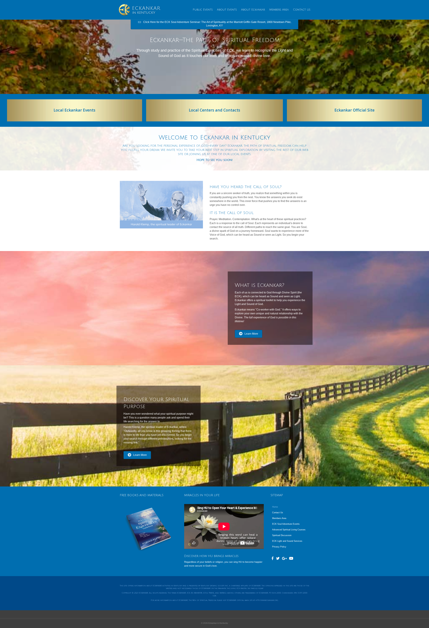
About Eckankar (253, 9)
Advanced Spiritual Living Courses (288, 529)
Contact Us (301, 9)
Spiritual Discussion (281, 535)
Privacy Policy (279, 546)
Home (275, 507)
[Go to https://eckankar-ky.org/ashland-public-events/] (74, 110)
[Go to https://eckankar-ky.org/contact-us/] (214, 110)
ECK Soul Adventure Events (286, 524)
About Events (227, 9)
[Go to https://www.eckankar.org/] (354, 110)
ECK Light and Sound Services (287, 541)
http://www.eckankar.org (267, 600)
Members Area (279, 9)
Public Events (203, 9)
